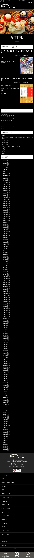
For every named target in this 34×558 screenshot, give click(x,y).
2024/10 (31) (6, 201)
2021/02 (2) (5, 273)
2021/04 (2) (5, 269)
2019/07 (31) (6, 303)
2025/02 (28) (6, 194)
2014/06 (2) (5, 378)
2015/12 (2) (5, 352)
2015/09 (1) (5, 355)
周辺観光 (4, 501)
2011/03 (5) (5, 414)
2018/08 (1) (5, 322)
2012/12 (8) (5, 391)
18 (5, 124)
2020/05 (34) (6, 284)
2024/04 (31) (6, 212)
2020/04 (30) (6, 286)
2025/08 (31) (6, 182)
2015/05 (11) (6, 363)
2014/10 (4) (5, 374)
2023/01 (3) (5, 241)
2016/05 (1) (5, 346)
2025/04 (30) (6, 190)
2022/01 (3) (5, 258)
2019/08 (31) (6, 301)
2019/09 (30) (6, 299)
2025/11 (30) (6, 177)
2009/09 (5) (5, 446)
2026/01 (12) (6, 173)
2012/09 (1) (5, 397)
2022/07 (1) (5, 250)
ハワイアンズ (5, 140)
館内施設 (4, 486)
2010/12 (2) (5, 419)
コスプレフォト (6, 512)
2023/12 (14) (6, 220)
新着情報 (4, 519)
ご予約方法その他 (7, 497)
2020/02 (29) (6, 290)
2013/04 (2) (5, 386)
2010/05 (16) (6, 431)
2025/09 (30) (6, 180)
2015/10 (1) (5, 354)
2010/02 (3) (5, 436)
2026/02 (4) (5, 171)
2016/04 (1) (5, 348)
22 (13, 124)
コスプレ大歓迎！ (7, 508)
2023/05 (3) (5, 233)
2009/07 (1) (5, 449)
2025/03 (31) (6, 192)
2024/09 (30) (6, 203)
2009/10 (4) (5, 444)
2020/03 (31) (6, 288)
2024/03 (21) (6, 214)
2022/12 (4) (5, 242)
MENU (30, 2)
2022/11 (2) (5, 244)
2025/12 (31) (6, 175)
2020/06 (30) (6, 282)
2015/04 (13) (6, 365)
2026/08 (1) (5, 160)
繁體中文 (4, 541)
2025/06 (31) (6, 186)
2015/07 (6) (5, 359)
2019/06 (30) (6, 305)
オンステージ (5, 151)
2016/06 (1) (5, 344)
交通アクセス (5, 504)
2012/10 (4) (5, 395)
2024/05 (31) (6, 211)
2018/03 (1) (5, 327)
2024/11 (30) (6, 199)
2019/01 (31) (6, 314)
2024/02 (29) (6, 216)
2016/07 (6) (5, 342)
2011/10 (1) (5, 404)
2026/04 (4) (5, 167)
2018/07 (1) (5, 323)
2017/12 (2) (5, 329)
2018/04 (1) (5, 325)
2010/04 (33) (6, 433)
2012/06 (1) (5, 401)
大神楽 (4, 153)
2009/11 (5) (5, 442)
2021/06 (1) (5, 265)
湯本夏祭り (5, 142)
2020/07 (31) (6, 280)
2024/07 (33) (6, 207)
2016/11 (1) (5, 340)
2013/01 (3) (5, 389)
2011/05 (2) (5, 410)
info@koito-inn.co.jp (19, 466)
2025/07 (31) (6, 184)
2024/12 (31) (6, 197)
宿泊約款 (4, 527)
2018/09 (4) (5, 320)
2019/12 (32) (6, 293)
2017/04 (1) (5, 338)
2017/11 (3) (5, 331)
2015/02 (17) (6, 369)
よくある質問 (5, 515)
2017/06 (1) (5, 337)
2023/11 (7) (5, 222)
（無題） (4, 135)
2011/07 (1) (5, 408)
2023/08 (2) (5, 227)
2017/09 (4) (5, 335)
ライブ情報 (5, 144)
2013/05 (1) (5, 384)
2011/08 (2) (5, 406)
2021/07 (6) (5, 263)
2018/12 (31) (6, 316)
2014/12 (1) (5, 370)
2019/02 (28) (6, 312)
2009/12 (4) (5, 440)
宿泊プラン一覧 (6, 493)
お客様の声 (5, 523)
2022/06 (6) (5, 252)
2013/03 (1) (5, 387)
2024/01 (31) (6, 218)
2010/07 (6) (5, 427)
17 (3, 124)
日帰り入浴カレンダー (8, 482)
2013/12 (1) (5, 380)
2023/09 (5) (5, 226)
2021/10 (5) (5, 259)
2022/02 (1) (5, 256)
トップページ (5, 530)
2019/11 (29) (6, 295)
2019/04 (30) (6, 308)
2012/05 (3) (5, 402)
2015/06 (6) (5, 361)
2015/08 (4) (5, 357)
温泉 (3, 478)
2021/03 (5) (5, 271)
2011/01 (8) (5, 418)
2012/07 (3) (5, 399)
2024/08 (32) (6, 205)
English (4, 538)
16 (1, 124)
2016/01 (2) (5, 350)
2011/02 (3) (5, 416)
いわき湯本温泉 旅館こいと (6, 0)
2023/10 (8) (5, 224)
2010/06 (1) (5, 429)
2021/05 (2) (5, 267)
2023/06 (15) (6, 231)
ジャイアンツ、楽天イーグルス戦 (11, 146)
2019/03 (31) (6, 310)
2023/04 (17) (6, 235)
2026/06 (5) (5, 164)
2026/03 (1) (5, 169)
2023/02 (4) (5, 239)
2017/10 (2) (5, 333)
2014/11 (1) (5, 372)
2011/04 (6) (5, 412)
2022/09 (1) (5, 246)
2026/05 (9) (5, 165)
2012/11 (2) (5, 393)
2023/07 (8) (5, 229)
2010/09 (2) (5, 423)
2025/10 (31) (6, 179)
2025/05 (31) (6, 188)
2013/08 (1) (5, 382)
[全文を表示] (4, 62)
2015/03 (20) (6, 367)
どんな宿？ (5, 475)
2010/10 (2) (5, 421)
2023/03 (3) (5, 237)
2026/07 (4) (5, 162)
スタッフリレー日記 (7, 534)
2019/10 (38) (6, 297)
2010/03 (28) (6, 434)
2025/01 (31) (6, 196)
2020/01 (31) (6, 291)
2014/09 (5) (5, 376)
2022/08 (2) (5, 248)
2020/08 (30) (6, 278)
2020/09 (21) (6, 276)
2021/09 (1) (5, 261)
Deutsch (4, 545)
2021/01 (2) (5, 275)
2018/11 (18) (6, 318)
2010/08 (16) (6, 425)
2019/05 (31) (6, 307)
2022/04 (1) (5, 254)
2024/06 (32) (6, 209)
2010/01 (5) (5, 438)
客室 (3, 490)
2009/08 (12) (6, 448)
